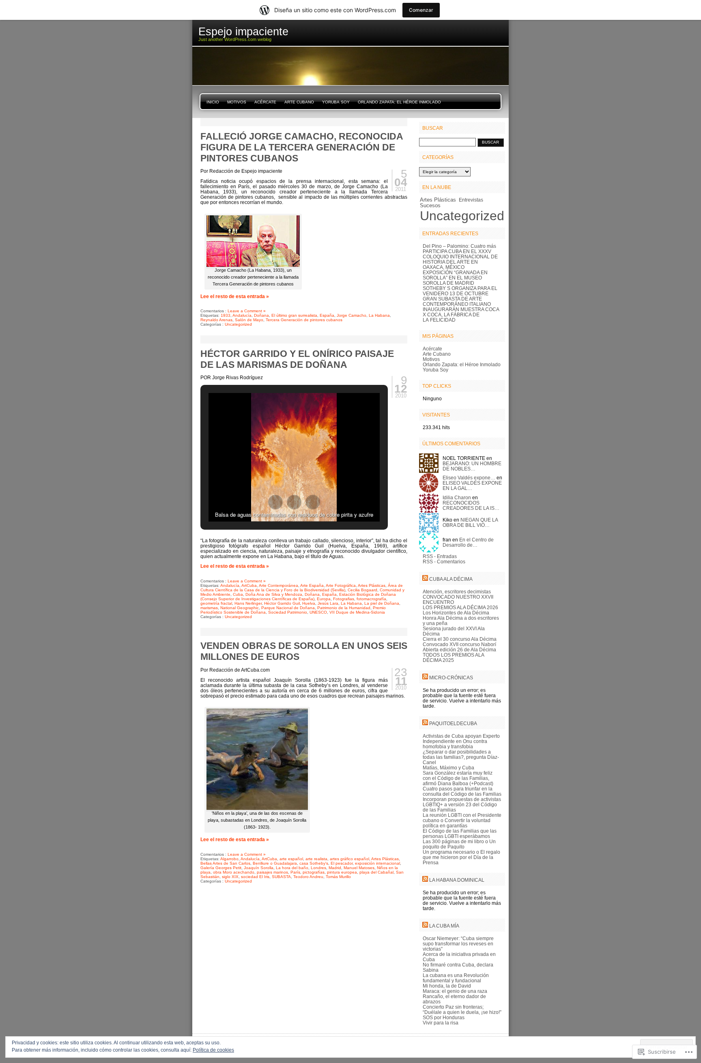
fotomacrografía (371, 599)
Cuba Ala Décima (451, 579)
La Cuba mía (444, 925)
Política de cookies (213, 1050)
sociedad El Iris (255, 876)
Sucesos (430, 205)
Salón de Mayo (249, 320)
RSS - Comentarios (444, 561)
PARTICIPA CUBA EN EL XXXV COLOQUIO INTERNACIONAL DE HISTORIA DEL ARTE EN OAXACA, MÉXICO (460, 259)
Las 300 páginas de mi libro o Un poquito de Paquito (459, 844)
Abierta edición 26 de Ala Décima (459, 649)
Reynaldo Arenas (216, 320)
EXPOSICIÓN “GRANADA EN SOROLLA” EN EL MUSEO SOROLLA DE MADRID (455, 278)
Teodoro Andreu (308, 876)
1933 (225, 315)
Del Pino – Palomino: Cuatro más (459, 246)
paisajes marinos (272, 872)
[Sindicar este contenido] (425, 579)
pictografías (314, 872)
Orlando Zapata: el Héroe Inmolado (399, 102)
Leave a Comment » (247, 311)
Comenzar (421, 10)
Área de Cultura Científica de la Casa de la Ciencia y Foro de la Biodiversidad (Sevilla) (301, 587)
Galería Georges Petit (220, 867)
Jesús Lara (328, 603)
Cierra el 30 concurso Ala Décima (460, 639)
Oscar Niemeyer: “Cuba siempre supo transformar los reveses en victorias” (458, 943)
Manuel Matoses (359, 867)
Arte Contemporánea (278, 585)
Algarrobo (229, 859)
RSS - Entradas (440, 556)
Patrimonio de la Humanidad (343, 608)
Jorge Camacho (351, 315)
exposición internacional (377, 863)
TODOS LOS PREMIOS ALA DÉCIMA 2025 (453, 657)
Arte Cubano (299, 102)
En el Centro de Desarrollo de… (468, 542)
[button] (275, 502)
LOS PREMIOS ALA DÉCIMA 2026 (460, 607)
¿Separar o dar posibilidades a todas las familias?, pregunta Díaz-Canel (461, 757)
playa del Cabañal (376, 872)
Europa (324, 599)
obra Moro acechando (233, 872)
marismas (209, 608)
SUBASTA (281, 876)
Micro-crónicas (451, 677)
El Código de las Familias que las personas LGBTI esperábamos (460, 833)
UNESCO (318, 612)
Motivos (236, 102)
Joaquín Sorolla (258, 867)
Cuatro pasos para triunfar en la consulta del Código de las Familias (462, 791)
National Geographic (239, 608)
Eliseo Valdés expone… (469, 477)
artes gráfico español (349, 859)
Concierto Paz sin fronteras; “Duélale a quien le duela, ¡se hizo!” (462, 1009)
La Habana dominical (456, 880)
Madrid (335, 867)
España (327, 315)
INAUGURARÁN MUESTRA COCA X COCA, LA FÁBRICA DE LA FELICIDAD (461, 314)
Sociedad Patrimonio (287, 612)
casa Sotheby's (313, 863)
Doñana (261, 315)
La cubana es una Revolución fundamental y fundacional (456, 978)
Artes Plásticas (371, 585)
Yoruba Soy (336, 102)
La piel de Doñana (381, 603)
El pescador (342, 863)
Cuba (238, 594)
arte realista (316, 859)
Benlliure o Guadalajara (275, 863)
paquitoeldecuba (453, 723)
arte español (291, 859)
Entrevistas (471, 199)
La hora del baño (292, 867)
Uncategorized (238, 324)
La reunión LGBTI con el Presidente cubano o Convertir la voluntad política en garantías (462, 820)
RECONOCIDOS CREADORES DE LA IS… (471, 505)
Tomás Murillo (338, 876)
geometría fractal (216, 603)
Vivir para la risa (440, 1022)
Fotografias (343, 599)
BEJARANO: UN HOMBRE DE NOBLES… (472, 466)
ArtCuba (249, 585)
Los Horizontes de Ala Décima (456, 612)
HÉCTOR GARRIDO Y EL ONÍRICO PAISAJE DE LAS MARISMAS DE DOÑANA (297, 359)
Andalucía (242, 315)
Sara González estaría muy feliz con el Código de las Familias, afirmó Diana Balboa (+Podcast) (458, 778)
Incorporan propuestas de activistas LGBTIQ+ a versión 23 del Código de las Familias (462, 804)
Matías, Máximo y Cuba (448, 767)
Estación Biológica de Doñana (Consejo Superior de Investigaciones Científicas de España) (298, 596)
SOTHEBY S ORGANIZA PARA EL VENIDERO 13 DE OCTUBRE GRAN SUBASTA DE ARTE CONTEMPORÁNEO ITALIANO (460, 296)
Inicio (212, 102)
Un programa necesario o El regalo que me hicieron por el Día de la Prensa (461, 857)
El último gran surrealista (294, 315)
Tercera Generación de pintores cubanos (304, 320)
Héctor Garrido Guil (282, 603)
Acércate (265, 102)
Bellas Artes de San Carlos (225, 863)
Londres (318, 867)
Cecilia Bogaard (362, 590)
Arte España (312, 585)
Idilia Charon (457, 497)
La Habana (379, 315)
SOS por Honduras (443, 1017)
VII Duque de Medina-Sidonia (357, 612)
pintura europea (342, 872)
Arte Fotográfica (341, 585)
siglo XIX (230, 876)
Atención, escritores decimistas (457, 591)
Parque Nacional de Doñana (288, 608)
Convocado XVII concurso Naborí (459, 644)
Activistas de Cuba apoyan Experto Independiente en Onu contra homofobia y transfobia (461, 741)
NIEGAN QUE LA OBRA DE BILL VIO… (470, 522)
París (295, 872)
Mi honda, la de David (447, 985)
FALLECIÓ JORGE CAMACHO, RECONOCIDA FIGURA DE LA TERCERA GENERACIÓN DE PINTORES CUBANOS (301, 147)
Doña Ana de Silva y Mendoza (273, 594)
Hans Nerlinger (248, 603)
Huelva (308, 603)
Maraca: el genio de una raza (455, 991)
